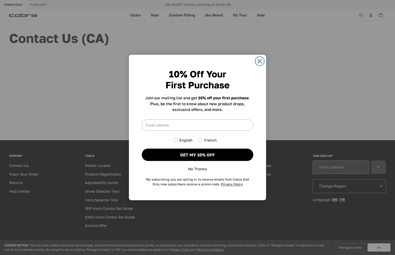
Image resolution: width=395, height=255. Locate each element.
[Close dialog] (259, 61)
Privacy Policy (232, 184)
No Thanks (197, 169)
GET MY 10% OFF (197, 154)
